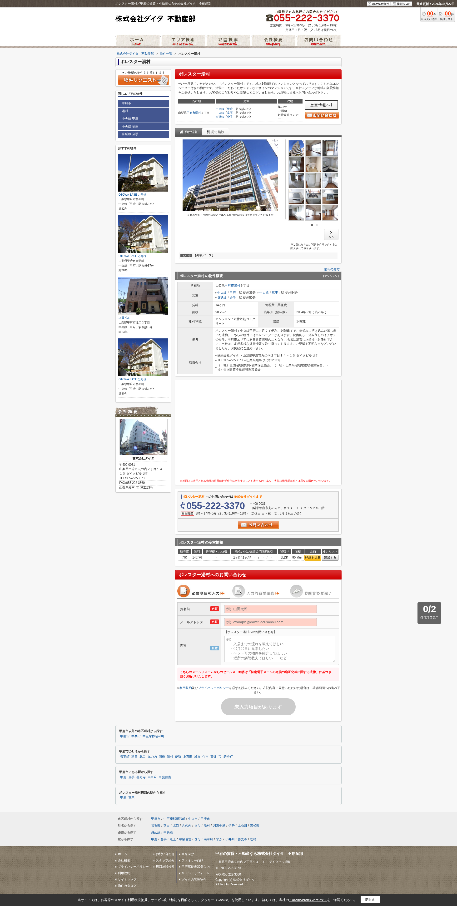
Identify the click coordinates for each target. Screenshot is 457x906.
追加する (330, 557)
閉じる (370, 899)
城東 (197, 756)
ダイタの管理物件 (194, 879)
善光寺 (141, 777)
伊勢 (178, 756)
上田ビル (124, 317)
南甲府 (152, 777)
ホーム (122, 854)
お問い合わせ (165, 854)
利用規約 (185, 688)
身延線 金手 (130, 134)
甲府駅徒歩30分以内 (196, 866)
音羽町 (124, 756)
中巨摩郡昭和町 (153, 736)
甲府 (230, 109)
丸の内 (152, 756)
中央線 (220, 109)
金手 (230, 117)
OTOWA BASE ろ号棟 (132, 256)
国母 (162, 756)
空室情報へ (320, 105)
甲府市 (191, 112)
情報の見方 (332, 269)
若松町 (228, 756)
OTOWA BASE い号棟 (132, 194)
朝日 (134, 756)
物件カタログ (127, 885)
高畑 (213, 756)
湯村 (198, 112)
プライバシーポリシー (213, 688)
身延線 (220, 117)
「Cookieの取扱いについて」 (308, 900)
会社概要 (124, 860)
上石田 (187, 756)
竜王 (230, 112)
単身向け (188, 854)
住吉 (205, 756)
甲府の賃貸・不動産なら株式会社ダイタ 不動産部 (259, 854)
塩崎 (253, 839)
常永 (219, 839)
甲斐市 (124, 736)
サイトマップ (127, 879)
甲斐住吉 (165, 777)
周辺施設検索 (165, 866)
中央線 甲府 (130, 118)
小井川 (230, 839)
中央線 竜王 (130, 126)
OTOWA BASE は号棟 (132, 379)
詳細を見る (313, 557)
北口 (142, 756)
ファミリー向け (192, 860)
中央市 (136, 736)
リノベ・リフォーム (195, 873)
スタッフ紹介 (165, 860)
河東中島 (219, 825)
